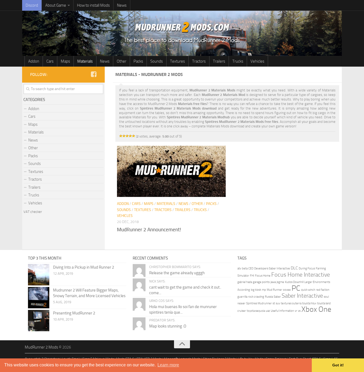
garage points (261, 282)
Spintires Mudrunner (259, 303)
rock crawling (256, 296)
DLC (294, 267)
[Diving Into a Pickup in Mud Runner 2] (38, 274)
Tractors (199, 61)
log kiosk (256, 290)
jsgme (280, 282)
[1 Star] (120, 136)
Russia (269, 296)
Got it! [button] (338, 365)
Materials (85, 61)
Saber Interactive (302, 295)
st (274, 303)
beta (245, 268)
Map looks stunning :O (167, 326)
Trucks (237, 61)
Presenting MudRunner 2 (74, 313)
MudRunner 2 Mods (41, 347)
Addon (33, 61)
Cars (50, 61)
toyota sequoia (256, 311)
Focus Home (262, 275)
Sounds (156, 61)
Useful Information (282, 311)
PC (296, 288)
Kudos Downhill (294, 282)
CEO (250, 268)
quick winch (308, 290)
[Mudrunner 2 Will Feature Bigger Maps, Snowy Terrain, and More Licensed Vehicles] (38, 297)
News (122, 5)
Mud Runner (274, 290)
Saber (277, 296)
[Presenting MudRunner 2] (38, 320)
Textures (177, 61)
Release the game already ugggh (177, 272)
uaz (268, 311)
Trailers (219, 61)
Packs (138, 61)
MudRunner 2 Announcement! (149, 230)
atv (239, 268)
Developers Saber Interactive (272, 268)
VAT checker (32, 212)
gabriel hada (244, 282)
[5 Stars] (133, 136)
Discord (32, 5)
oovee (287, 290)
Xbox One (316, 309)
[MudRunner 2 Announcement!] (171, 171)
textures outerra (291, 303)
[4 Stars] (130, 136)
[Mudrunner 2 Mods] (93, 74)
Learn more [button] (168, 365)
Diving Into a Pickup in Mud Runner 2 (83, 267)
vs (299, 311)
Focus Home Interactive (300, 274)
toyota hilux (309, 303)
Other (121, 61)
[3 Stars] (127, 136)
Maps (65, 61)
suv (278, 303)
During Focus (307, 268)
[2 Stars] (124, 136)
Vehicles (257, 61)
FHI (252, 275)
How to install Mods (93, 5)
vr (296, 311)
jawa (273, 282)
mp (264, 290)
